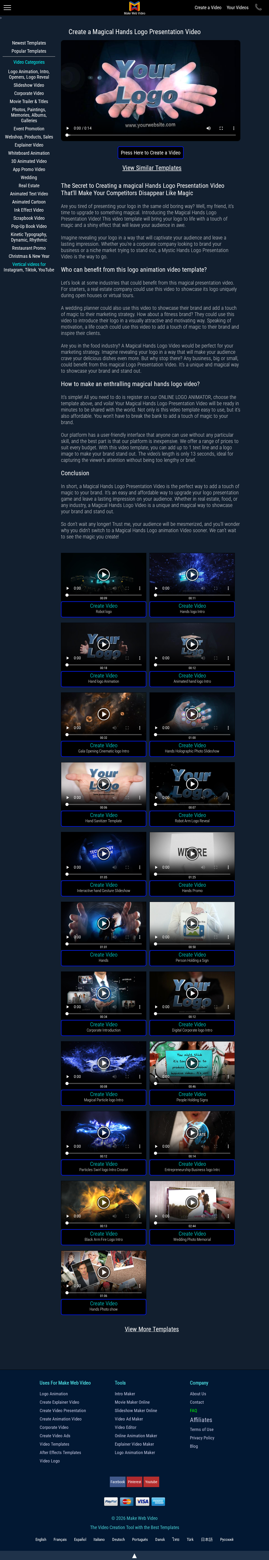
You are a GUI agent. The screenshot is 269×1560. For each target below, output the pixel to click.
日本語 (207, 1539)
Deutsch (118, 1539)
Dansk (160, 1539)
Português (140, 1539)
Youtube (151, 1482)
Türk (190, 1539)
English (40, 1539)
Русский (227, 1539)
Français (60, 1539)
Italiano (99, 1539)
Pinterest (134, 1482)
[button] (103, 577)
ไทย (175, 1539)
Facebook (118, 1482)
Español (80, 1539)
